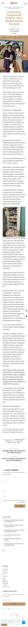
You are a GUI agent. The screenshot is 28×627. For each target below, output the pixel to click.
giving (19, 37)
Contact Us (5, 576)
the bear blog (15, 31)
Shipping (4, 579)
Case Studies (5, 572)
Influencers (5, 571)
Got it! (4, 624)
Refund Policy (5, 581)
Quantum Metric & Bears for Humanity (12, 535)
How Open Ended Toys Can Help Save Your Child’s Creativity (14, 450)
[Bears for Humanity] (14, 3)
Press (4, 574)
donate (15, 37)
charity (10, 37)
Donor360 (5, 585)
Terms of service (6, 586)
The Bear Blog (5, 569)
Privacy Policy (5, 583)
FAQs (4, 578)
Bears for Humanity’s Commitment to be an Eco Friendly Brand (14, 458)
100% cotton (4, 37)
